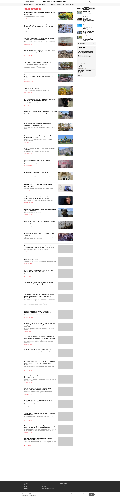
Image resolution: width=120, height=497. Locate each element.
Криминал (72, 4)
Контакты (44, 486)
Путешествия (27, 490)
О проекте (44, 484)
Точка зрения (27, 491)
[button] (91, 48)
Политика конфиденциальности (48, 488)
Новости (26, 4)
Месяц (92, 8)
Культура (53, 4)
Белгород (31, 4)
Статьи (48, 4)
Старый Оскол (38, 4)
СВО (63, 4)
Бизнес (43, 4)
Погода (67, 4)
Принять (92, 494)
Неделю (86, 8)
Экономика (58, 4)
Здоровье (26, 488)
